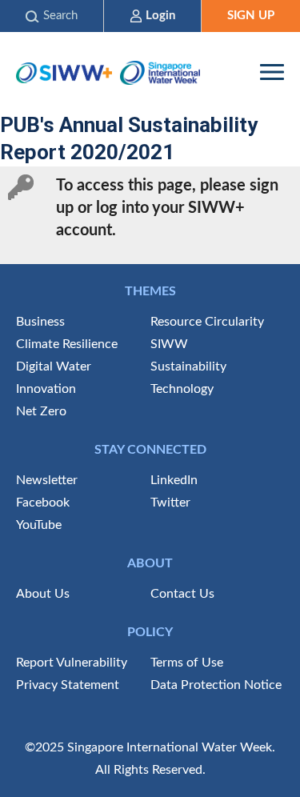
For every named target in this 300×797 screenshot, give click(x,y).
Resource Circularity (207, 321)
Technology (182, 388)
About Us (43, 593)
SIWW (169, 344)
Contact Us (182, 593)
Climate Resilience (67, 344)
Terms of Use (186, 662)
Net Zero (41, 411)
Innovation (46, 388)
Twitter (170, 502)
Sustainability (188, 366)
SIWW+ (64, 72)
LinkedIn (174, 480)
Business (40, 321)
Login (160, 16)
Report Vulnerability (71, 662)
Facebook (43, 502)
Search (60, 16)
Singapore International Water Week (160, 72)
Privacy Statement (67, 685)
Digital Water (53, 366)
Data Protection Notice (216, 685)
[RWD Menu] (272, 72)
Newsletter (47, 480)
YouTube (39, 525)
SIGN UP (250, 16)
